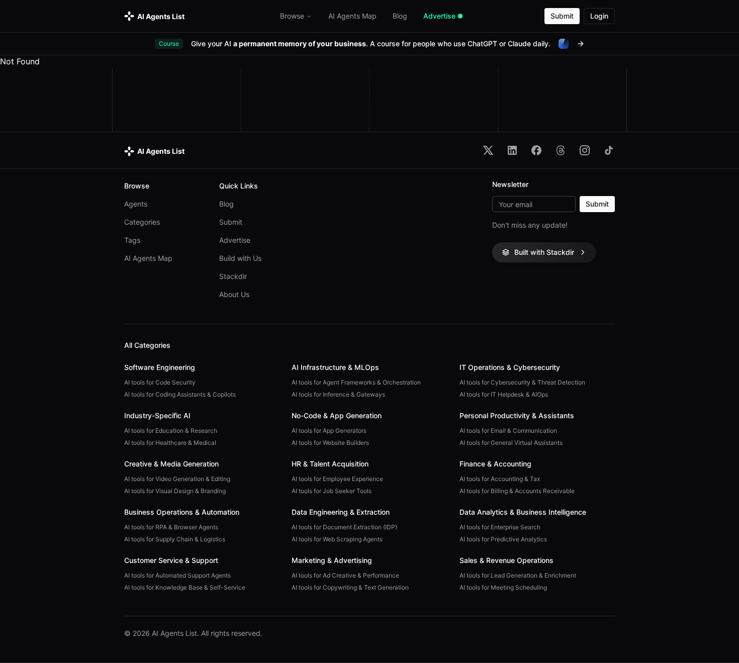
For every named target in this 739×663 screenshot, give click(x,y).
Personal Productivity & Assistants (516, 415)
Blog (226, 204)
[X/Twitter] (488, 150)
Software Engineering (159, 367)
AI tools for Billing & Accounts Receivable (517, 491)
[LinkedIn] (512, 150)
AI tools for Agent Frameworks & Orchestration (356, 382)
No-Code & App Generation (337, 415)
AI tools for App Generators (329, 430)
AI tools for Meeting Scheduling (503, 587)
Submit (562, 16)
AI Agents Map (148, 258)
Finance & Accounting (495, 463)
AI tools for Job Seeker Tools (332, 491)
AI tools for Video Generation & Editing (177, 479)
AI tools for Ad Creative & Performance (345, 575)
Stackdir (233, 276)
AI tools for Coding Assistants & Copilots (180, 394)
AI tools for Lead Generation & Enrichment (517, 575)
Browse (292, 16)
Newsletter (510, 184)
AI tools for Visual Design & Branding (175, 491)
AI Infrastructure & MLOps (335, 367)
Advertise (234, 240)
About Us (234, 294)
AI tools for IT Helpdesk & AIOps (503, 394)
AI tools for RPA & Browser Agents (171, 527)
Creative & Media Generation (171, 463)
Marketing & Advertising (332, 560)
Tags (132, 240)
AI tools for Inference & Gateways (338, 394)
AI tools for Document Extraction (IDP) (344, 527)
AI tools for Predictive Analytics (503, 539)
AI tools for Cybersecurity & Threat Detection (522, 382)
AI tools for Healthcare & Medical (170, 442)
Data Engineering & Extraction (341, 512)
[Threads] (561, 150)
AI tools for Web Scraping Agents (337, 539)
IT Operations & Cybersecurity (509, 367)
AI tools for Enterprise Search (499, 527)
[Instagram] (585, 150)
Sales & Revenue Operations (506, 560)
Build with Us (240, 258)
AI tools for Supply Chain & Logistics (174, 539)
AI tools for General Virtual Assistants (511, 442)
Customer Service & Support (171, 560)
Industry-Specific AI (157, 415)
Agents (135, 204)
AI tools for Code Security (160, 382)
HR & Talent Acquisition (330, 463)
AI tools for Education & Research (170, 430)
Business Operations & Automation (181, 512)
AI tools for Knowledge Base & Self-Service (184, 587)
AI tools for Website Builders (330, 442)
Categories (142, 222)
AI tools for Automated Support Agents (177, 575)
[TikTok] (609, 150)
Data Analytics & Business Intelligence (522, 512)
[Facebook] (536, 150)
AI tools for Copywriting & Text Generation (350, 587)
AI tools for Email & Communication (508, 430)
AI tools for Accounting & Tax (499, 479)
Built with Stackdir (544, 252)
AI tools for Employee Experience (337, 479)
